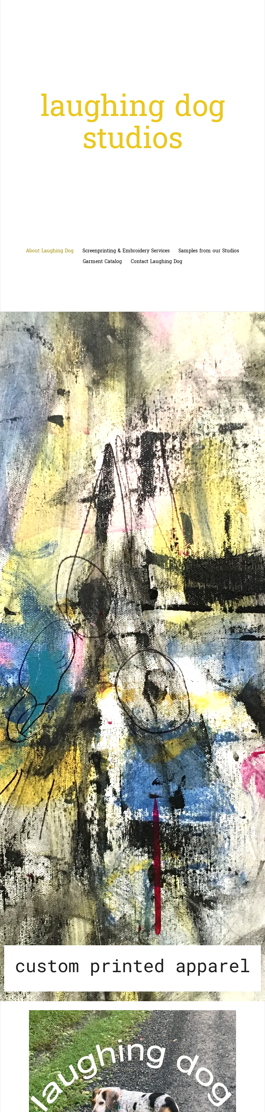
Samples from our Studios (208, 251)
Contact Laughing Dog (156, 262)
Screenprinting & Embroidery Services (126, 251)
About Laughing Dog (49, 251)
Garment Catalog (102, 262)
